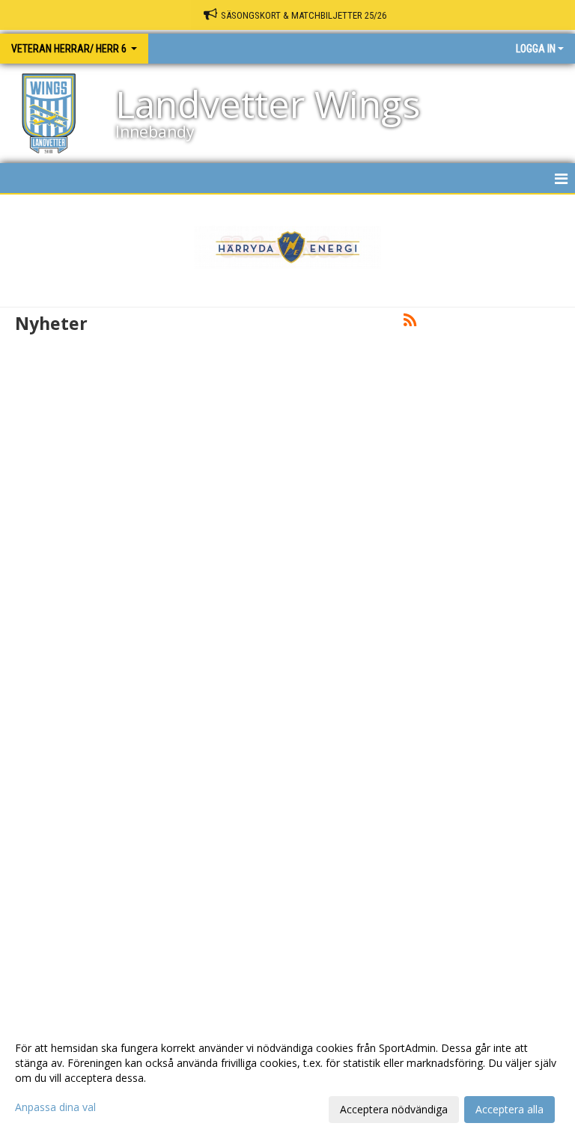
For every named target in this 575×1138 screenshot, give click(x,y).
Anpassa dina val (55, 1107)
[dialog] (287, 1078)
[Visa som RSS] (410, 322)
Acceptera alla (509, 1109)
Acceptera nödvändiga (394, 1109)
